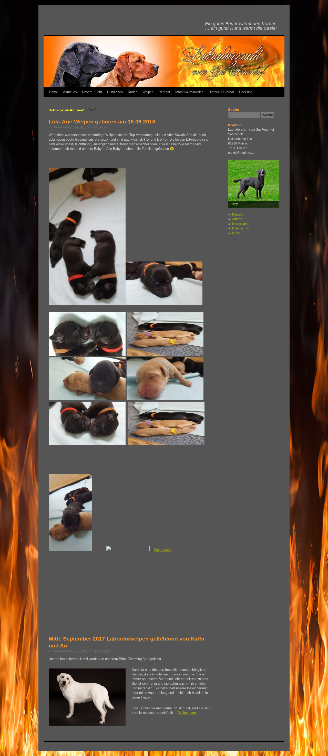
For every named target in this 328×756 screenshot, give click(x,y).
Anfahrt (237, 219)
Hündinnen (115, 92)
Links (236, 233)
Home (53, 92)
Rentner (164, 92)
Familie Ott (100, 127)
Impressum (240, 224)
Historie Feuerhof (221, 92)
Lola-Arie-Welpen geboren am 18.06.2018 (102, 121)
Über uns (245, 92)
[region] (253, 184)
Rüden (132, 92)
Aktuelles (70, 92)
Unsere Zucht (92, 92)
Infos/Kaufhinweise (189, 92)
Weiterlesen (162, 550)
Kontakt (237, 214)
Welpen (147, 92)
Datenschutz (241, 228)
